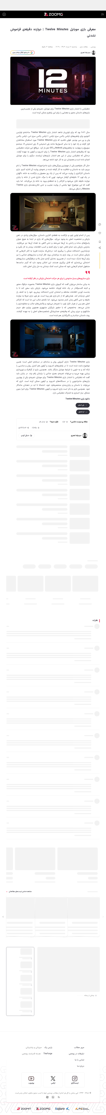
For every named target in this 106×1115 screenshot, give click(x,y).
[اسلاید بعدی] (3, 917)
